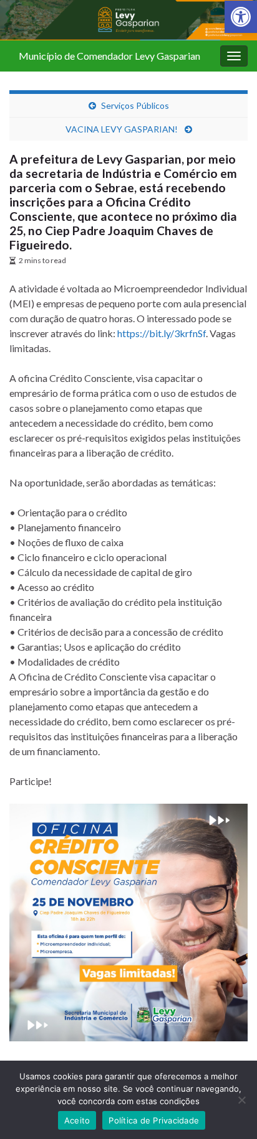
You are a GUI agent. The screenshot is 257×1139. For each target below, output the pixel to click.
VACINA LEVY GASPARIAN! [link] (122, 129)
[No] (241, 1100)
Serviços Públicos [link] (135, 105)
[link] (241, 17)
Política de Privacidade (154, 1120)
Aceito (77, 1120)
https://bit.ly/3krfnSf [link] (161, 333)
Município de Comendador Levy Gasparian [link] (109, 56)
